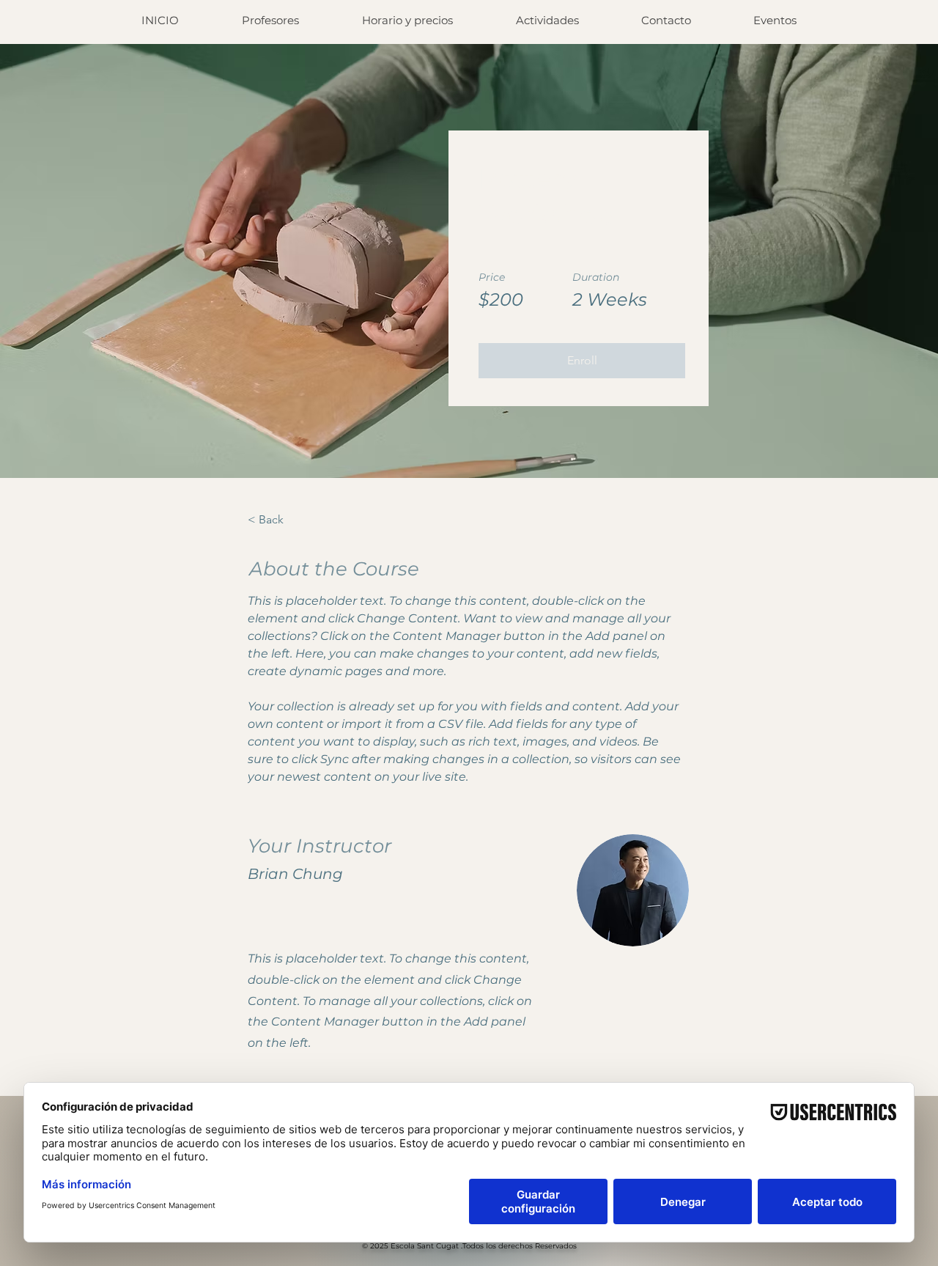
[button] (582, 360)
